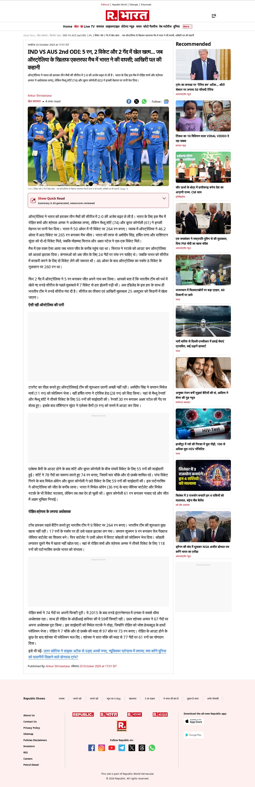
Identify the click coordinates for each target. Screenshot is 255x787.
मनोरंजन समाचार (183, 402)
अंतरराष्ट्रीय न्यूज (183, 94)
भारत (178, 299)
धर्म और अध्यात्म (182, 505)
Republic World (119, 4)
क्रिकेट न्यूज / (56, 35)
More (186, 26)
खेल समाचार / (43, 35)
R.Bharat (105, 4)
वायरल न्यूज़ (181, 145)
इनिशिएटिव (180, 197)
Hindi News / (29, 35)
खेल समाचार (34, 101)
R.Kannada (146, 4)
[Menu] (212, 15)
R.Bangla (134, 4)
